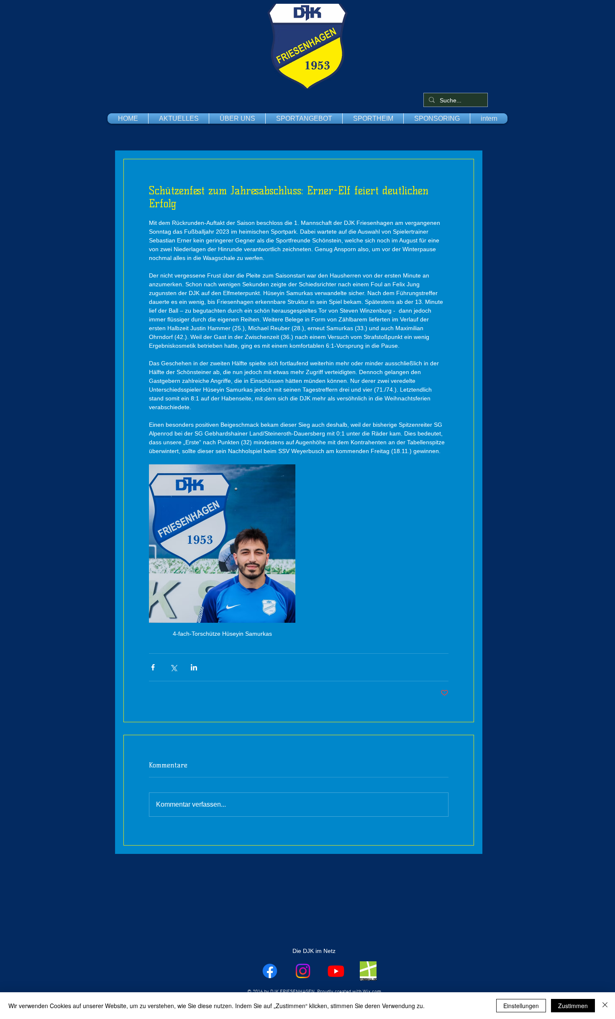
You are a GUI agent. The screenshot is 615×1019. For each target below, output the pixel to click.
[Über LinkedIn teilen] (194, 667)
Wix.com (372, 992)
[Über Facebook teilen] (153, 667)
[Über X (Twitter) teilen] (173, 667)
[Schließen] (605, 1005)
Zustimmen (573, 1005)
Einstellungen (521, 1005)
